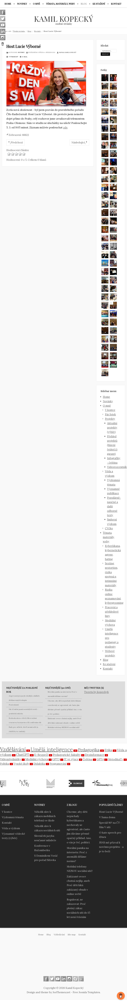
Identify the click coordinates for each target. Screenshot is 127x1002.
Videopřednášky (10, 759)
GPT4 (100, 759)
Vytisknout (13, 57)
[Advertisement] (63, 958)
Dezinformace (94, 754)
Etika (108, 750)
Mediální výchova (36, 759)
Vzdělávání (13, 749)
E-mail (24, 57)
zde (65, 127)
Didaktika (39, 763)
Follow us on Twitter (52, 978)
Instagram (69, 978)
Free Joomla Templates (86, 992)
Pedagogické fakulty (67, 754)
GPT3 (56, 759)
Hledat (105, 54)
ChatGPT (22, 755)
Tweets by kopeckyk (96, 692)
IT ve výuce (71, 759)
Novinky (21, 52)
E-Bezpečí (41, 754)
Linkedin (63, 978)
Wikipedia (81, 978)
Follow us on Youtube (57, 978)
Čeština (87, 759)
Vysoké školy (21, 763)
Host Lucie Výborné (23, 46)
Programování (58, 763)
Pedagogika (88, 749)
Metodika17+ (115, 759)
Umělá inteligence (52, 749)
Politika (4, 763)
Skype (75, 978)
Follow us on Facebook (46, 978)
